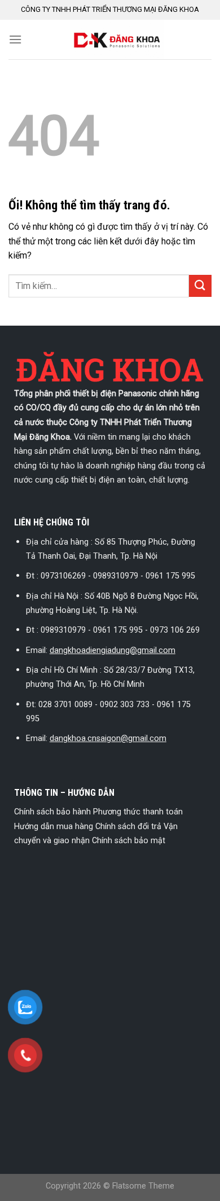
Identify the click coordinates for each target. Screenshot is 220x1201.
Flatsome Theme (143, 1186)
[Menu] (15, 39)
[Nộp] (200, 286)
